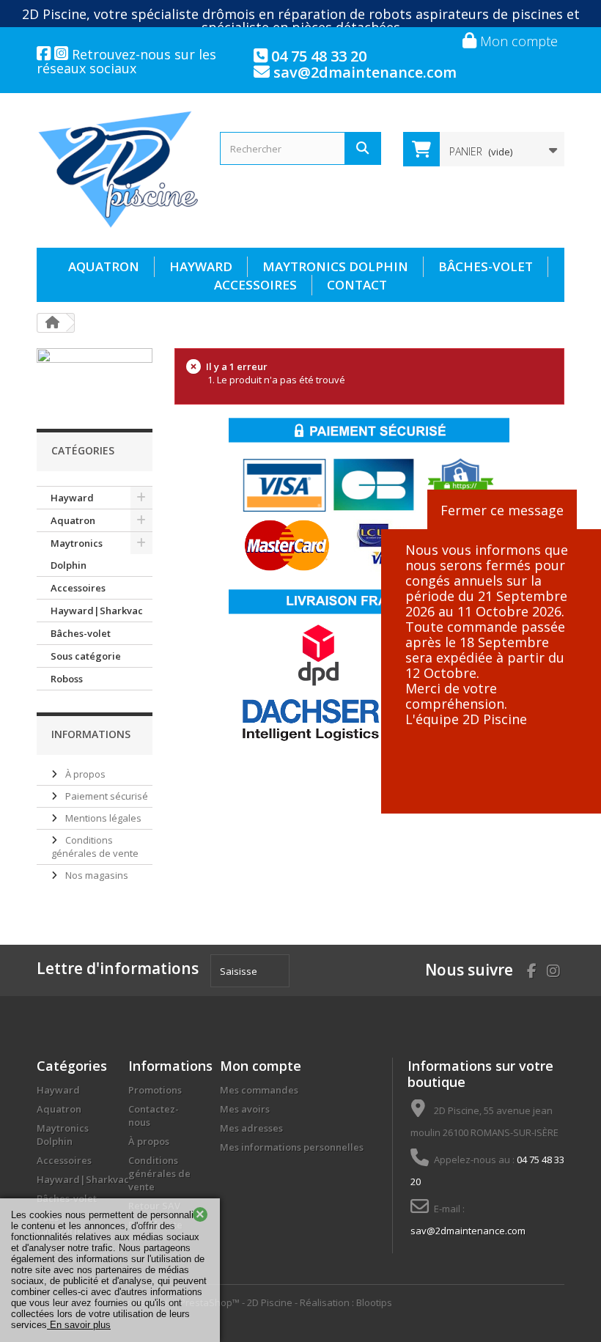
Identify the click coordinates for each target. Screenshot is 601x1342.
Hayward (200, 266)
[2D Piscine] (117, 169)
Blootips (374, 1302)
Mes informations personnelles (292, 1147)
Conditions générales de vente (95, 846)
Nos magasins (95, 875)
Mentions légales (102, 818)
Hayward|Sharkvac (97, 610)
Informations (90, 734)
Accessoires (255, 284)
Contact (357, 284)
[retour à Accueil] (52, 323)
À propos (84, 774)
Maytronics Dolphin (335, 266)
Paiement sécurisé (105, 796)
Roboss (67, 678)
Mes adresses (251, 1128)
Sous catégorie (86, 656)
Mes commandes (259, 1089)
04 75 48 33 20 (317, 56)
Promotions (155, 1089)
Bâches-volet (485, 266)
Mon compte (517, 41)
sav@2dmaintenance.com (363, 72)
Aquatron (103, 266)
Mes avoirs (245, 1109)
